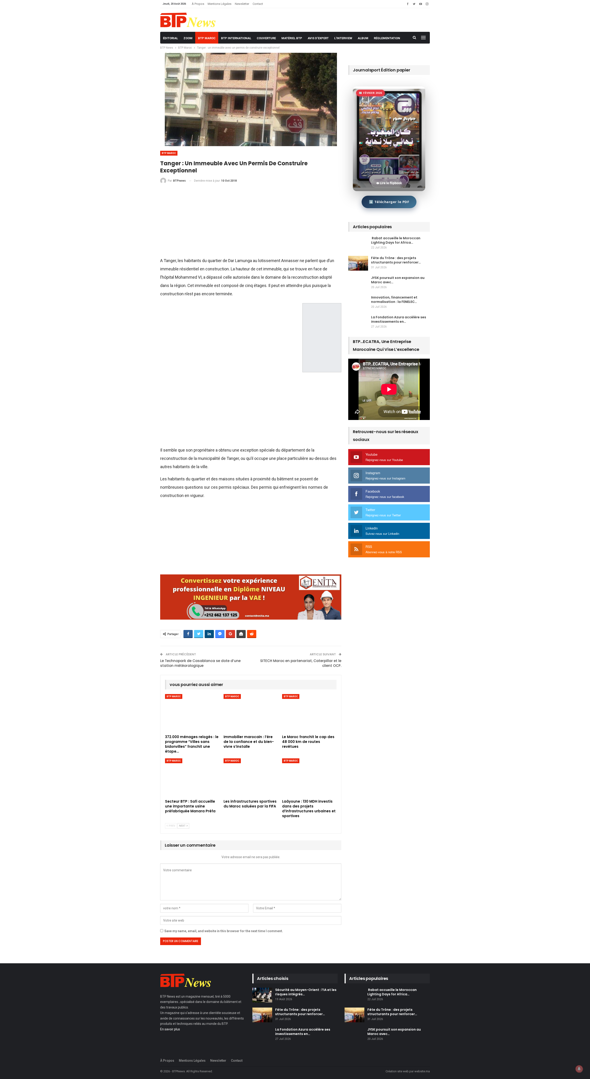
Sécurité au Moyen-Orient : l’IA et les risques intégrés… (305, 991)
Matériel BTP (291, 38)
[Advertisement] (250, 222)
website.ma (422, 1071)
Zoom (187, 38)
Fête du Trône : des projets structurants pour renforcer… (396, 260)
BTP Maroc (206, 38)
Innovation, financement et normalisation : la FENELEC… (394, 299)
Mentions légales (219, 4)
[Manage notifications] (579, 1069)
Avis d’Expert (318, 38)
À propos (198, 4)
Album (363, 38)
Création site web (397, 1071)
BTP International (236, 38)
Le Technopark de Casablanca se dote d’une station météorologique (200, 663)
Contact (258, 4)
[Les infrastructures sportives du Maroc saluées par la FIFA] (251, 777)
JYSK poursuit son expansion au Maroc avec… (398, 279)
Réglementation (387, 38)
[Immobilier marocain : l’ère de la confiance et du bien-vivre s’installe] (251, 713)
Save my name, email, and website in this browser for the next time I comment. (223, 931)
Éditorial (170, 38)
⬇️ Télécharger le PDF (389, 201)
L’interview (343, 38)
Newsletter (242, 4)
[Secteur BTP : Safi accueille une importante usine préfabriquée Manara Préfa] (192, 777)
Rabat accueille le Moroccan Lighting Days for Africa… (395, 240)
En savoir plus (170, 1029)
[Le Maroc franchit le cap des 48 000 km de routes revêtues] (309, 713)
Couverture (266, 38)
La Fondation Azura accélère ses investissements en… (398, 319)
